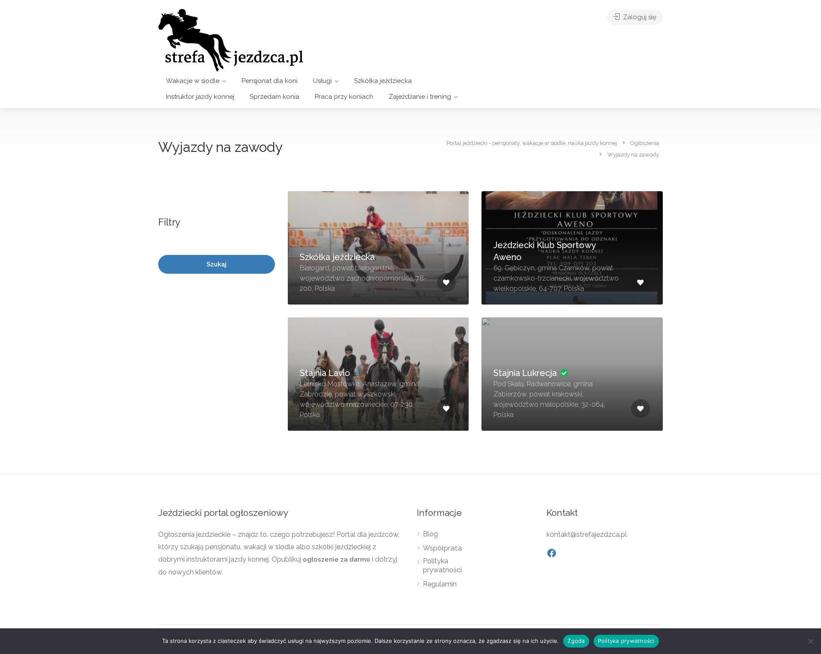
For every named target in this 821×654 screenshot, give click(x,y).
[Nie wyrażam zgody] (810, 641)
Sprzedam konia (274, 97)
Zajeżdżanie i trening (420, 97)
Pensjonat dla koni (270, 81)
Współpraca (442, 548)
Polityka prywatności (442, 565)
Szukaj (217, 264)
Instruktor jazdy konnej (200, 97)
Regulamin (440, 584)
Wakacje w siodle (192, 81)
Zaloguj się (638, 17)
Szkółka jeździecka (383, 81)
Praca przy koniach (344, 97)
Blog (430, 534)
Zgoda (576, 640)
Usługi (322, 81)
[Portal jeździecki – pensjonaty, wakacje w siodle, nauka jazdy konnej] (230, 40)
